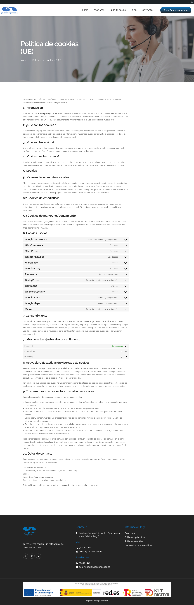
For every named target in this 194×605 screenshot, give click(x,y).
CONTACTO (147, 10)
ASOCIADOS (99, 10)
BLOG (134, 10)
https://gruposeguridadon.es (47, 113)
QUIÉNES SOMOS (118, 10)
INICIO (85, 10)
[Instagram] (32, 556)
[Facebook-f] (25, 556)
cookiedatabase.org (72, 485)
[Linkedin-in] (38, 556)
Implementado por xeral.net (97, 601)
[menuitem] (192, 2)
